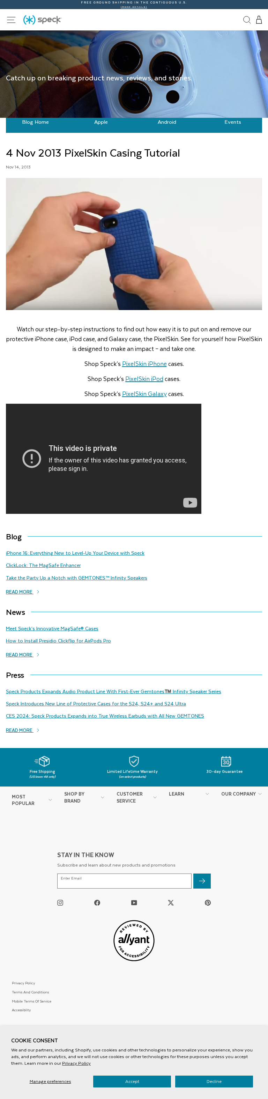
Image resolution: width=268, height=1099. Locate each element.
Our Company (238, 793)
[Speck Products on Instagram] (60, 902)
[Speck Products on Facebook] (97, 902)
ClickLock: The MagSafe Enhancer (43, 565)
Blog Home (35, 121)
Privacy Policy (76, 1063)
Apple (101, 121)
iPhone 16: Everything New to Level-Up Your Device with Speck (75, 553)
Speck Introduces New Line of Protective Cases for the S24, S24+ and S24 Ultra (96, 703)
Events (232, 121)
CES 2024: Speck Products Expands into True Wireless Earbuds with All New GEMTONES (105, 716)
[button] (259, 20)
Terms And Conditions (30, 992)
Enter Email (71, 878)
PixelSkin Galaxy (144, 393)
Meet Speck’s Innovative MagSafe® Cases (52, 628)
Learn (176, 793)
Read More (20, 591)
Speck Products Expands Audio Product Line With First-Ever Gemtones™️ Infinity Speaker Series (113, 691)
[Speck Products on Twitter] (171, 902)
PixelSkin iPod (144, 378)
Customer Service (130, 797)
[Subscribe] (202, 881)
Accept (132, 1081)
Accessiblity (21, 1010)
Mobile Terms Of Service (31, 1001)
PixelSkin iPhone (144, 363)
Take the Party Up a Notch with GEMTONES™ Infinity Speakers (76, 578)
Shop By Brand (74, 797)
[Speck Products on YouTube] (134, 902)
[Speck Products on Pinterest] (208, 902)
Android (167, 121)
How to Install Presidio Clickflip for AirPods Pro (58, 641)
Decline (214, 1081)
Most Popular (23, 800)
